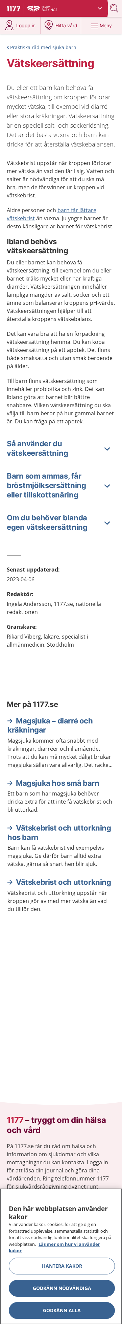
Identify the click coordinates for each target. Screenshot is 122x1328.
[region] (61, 1256)
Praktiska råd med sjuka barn (43, 47)
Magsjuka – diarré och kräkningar (50, 725)
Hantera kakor (62, 1266)
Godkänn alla (62, 1310)
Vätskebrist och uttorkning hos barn (59, 832)
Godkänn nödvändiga (62, 1288)
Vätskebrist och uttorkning (63, 882)
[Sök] (115, 8)
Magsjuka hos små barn (57, 783)
